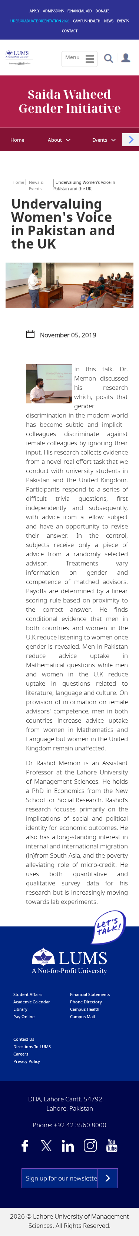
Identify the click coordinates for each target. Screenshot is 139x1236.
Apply (34, 11)
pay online (23, 1016)
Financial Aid (79, 11)
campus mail (82, 1016)
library (20, 1009)
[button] (108, 58)
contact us (23, 1039)
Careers (20, 1054)
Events (123, 20)
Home (17, 139)
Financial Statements (90, 994)
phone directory (86, 1001)
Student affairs (27, 994)
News (108, 20)
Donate (102, 11)
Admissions (53, 11)
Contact (69, 30)
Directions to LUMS (32, 1046)
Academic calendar (31, 1001)
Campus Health (86, 20)
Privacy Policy (26, 1061)
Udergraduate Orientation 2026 (39, 20)
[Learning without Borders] (19, 62)
